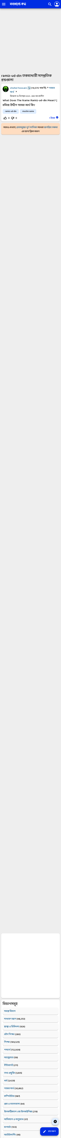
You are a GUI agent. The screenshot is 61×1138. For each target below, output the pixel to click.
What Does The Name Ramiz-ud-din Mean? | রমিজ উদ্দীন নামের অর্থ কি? (30, 103)
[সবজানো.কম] (18, 5)
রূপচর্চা (7, 1127)
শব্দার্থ (7, 1050)
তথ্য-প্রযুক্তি (9, 1073)
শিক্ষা (7, 1042)
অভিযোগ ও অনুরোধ (14, 1119)
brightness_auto (55, 1121)
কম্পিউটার (9, 1096)
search (50, 4)
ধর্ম (5, 1081)
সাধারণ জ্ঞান (10, 1019)
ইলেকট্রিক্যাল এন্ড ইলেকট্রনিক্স (18, 1112)
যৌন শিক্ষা (9, 1034)
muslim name (28, 111)
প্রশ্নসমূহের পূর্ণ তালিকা (27, 127)
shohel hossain (18, 88)
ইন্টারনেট (8, 1065)
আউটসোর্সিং (10, 1135)
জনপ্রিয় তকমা (51, 127)
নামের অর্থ (9, 1088)
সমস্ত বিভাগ (10, 1011)
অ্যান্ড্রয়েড (8, 1058)
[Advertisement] (30, 40)
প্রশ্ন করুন (49, 1131)
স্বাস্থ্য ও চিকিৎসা (11, 1027)
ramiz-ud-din (10, 111)
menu (3, 4)
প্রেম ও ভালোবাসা (12, 1104)
